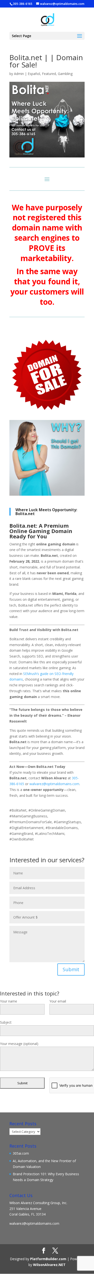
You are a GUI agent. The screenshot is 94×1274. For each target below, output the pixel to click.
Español (34, 73)
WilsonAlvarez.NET (49, 1264)
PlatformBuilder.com (48, 1259)
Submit (71, 969)
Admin (19, 73)
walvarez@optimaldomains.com (34, 1223)
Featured (49, 73)
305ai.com (21, 1153)
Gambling (65, 73)
